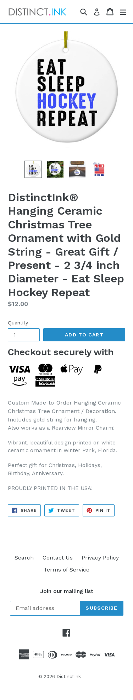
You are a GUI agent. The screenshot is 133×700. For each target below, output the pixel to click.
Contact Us (58, 557)
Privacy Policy (100, 557)
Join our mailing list (66, 591)
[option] (33, 169)
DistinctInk (68, 676)
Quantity (18, 322)
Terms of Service (66, 569)
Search (24, 557)
